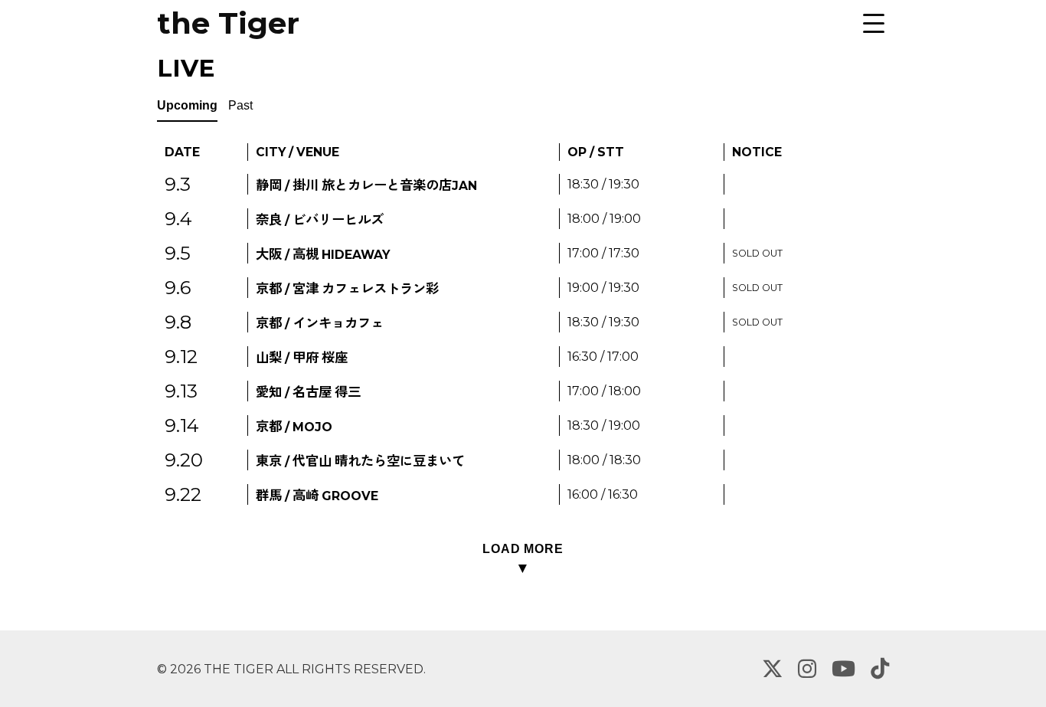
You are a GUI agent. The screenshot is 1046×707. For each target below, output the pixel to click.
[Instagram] (807, 668)
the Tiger (228, 23)
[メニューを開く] (873, 23)
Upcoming (187, 105)
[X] (772, 668)
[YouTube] (843, 668)
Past (240, 105)
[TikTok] (880, 668)
